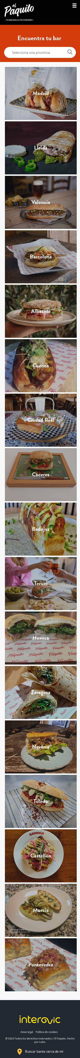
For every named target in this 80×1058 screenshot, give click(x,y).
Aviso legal (27, 1032)
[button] (74, 6)
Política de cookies (46, 1032)
